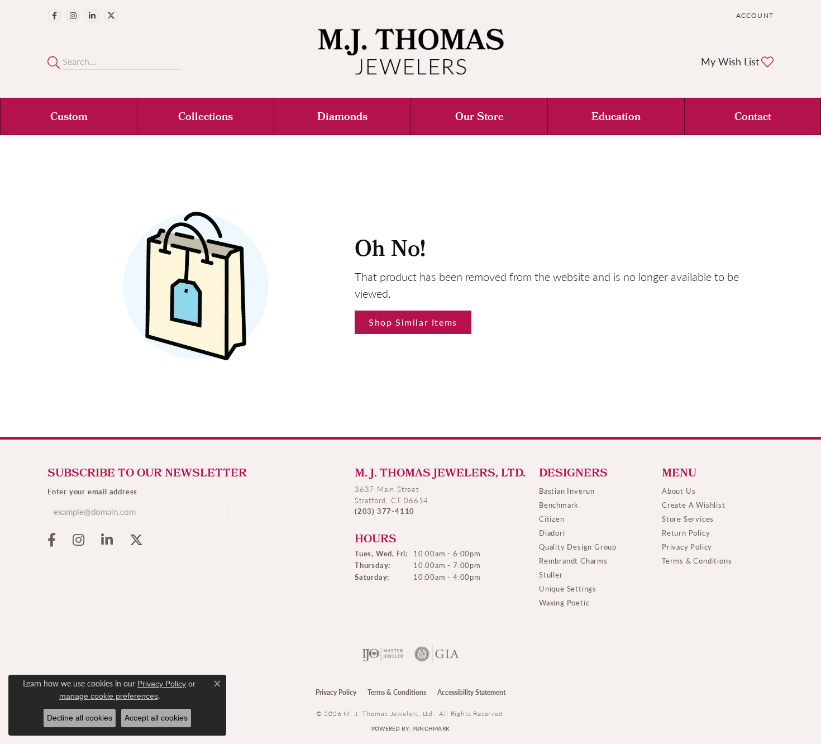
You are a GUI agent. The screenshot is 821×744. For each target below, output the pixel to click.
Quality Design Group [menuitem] (578, 546)
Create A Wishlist (693, 504)
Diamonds (342, 118)
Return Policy (686, 532)
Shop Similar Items (413, 322)
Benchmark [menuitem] (559, 504)
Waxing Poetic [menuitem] (564, 602)
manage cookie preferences (108, 695)
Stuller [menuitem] (551, 574)
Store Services (688, 518)
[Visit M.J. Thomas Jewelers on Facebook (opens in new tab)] (54, 15)
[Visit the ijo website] (383, 654)
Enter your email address (92, 491)
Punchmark (431, 728)
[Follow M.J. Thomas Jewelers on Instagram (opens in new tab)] (73, 15)
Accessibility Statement (471, 692)
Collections (205, 118)
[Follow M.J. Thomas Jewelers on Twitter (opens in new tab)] (111, 15)
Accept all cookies (156, 717)
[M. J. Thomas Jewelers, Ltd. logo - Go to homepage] (410, 57)
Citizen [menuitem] (552, 518)
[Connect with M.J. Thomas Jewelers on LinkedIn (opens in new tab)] (92, 15)
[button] (754, 15)
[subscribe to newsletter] (209, 512)
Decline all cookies (79, 717)
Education (616, 118)
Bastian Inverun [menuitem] (567, 490)
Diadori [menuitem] (552, 532)
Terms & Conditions (697, 560)
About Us (678, 490)
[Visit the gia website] (436, 654)
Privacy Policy (687, 546)
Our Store (479, 118)
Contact (752, 118)
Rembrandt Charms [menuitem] (573, 560)
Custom (69, 118)
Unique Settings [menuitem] (567, 588)
